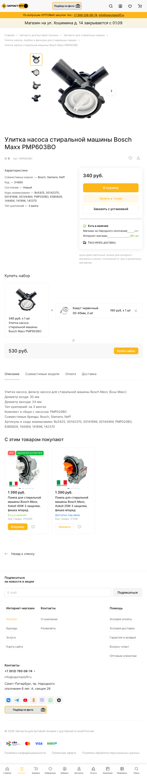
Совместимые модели (42, 374)
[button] (111, 91)
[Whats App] (50, 700)
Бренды (11, 628)
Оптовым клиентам (123, 656)
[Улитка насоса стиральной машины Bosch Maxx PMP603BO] (81, 91)
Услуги (11, 637)
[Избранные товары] (130, 6)
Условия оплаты (121, 619)
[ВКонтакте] (8, 700)
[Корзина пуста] (140, 6)
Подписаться (128, 592)
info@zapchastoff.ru (111, 15)
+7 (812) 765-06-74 (18, 671)
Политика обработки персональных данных (111, 752)
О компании (49, 619)
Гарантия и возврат (123, 637)
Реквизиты (48, 628)
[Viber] (42, 700)
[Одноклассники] (34, 700)
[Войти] (120, 6)
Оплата (70, 374)
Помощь (116, 608)
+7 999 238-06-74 (85, 15)
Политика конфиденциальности (25, 752)
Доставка (89, 374)
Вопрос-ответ (119, 646)
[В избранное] (130, 158)
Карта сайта (14, 646)
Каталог (11, 619)
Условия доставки (122, 628)
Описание (12, 374)
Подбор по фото (64, 5)
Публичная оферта (64, 752)
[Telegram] (17, 700)
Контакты (48, 608)
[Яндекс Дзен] (59, 700)
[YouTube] (25, 700)
